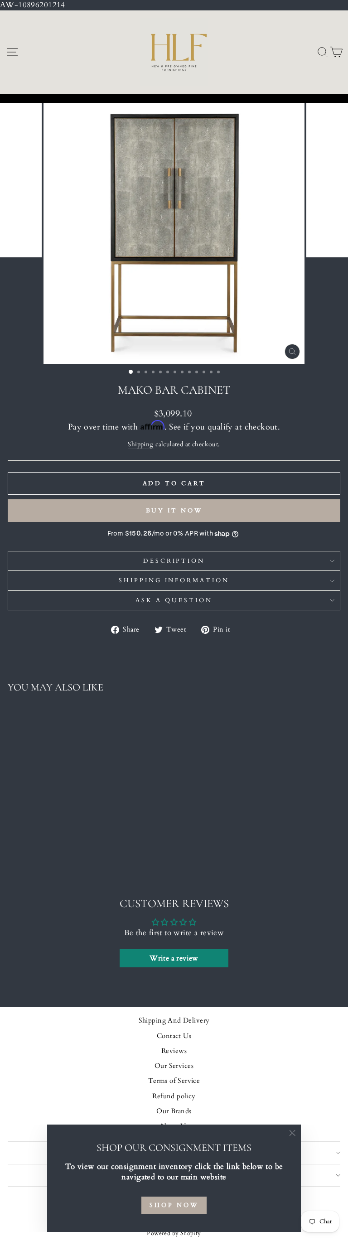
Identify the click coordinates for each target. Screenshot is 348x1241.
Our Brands (173, 1111)
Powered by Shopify (174, 1233)
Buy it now (174, 511)
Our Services (174, 1066)
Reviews (174, 1051)
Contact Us (174, 1036)
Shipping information (174, 580)
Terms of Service (174, 1081)
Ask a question (174, 600)
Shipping (140, 444)
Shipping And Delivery (174, 1020)
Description (174, 561)
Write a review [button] (174, 958)
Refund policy (173, 1096)
